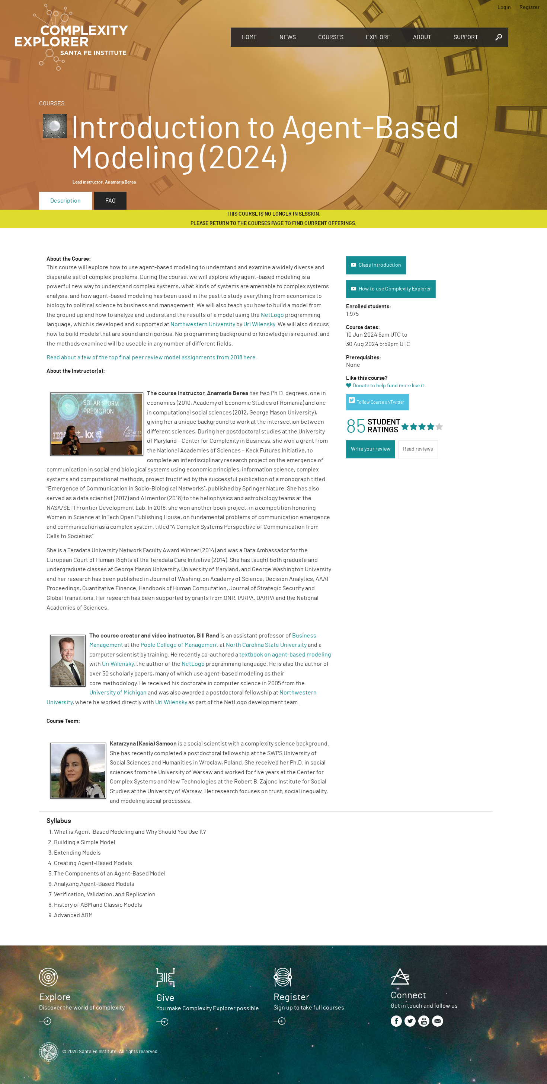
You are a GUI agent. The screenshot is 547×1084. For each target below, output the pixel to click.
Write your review (370, 449)
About (422, 37)
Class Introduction (380, 265)
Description (65, 201)
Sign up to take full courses (309, 1008)
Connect (408, 995)
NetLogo (272, 315)
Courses (330, 37)
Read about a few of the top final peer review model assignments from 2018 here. (152, 357)
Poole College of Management (179, 645)
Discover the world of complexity (82, 1008)
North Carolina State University (266, 645)
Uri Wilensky (259, 324)
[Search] (498, 37)
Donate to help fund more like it (388, 385)
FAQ (110, 201)
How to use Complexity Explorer (395, 289)
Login (504, 7)
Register (529, 7)
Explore (378, 37)
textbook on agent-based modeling (285, 655)
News (287, 37)
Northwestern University (202, 324)
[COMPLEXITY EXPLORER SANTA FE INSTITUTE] (119, 37)
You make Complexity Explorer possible (207, 1008)
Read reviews (418, 449)
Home (249, 37)
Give (165, 998)
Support (466, 37)
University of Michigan (118, 693)
